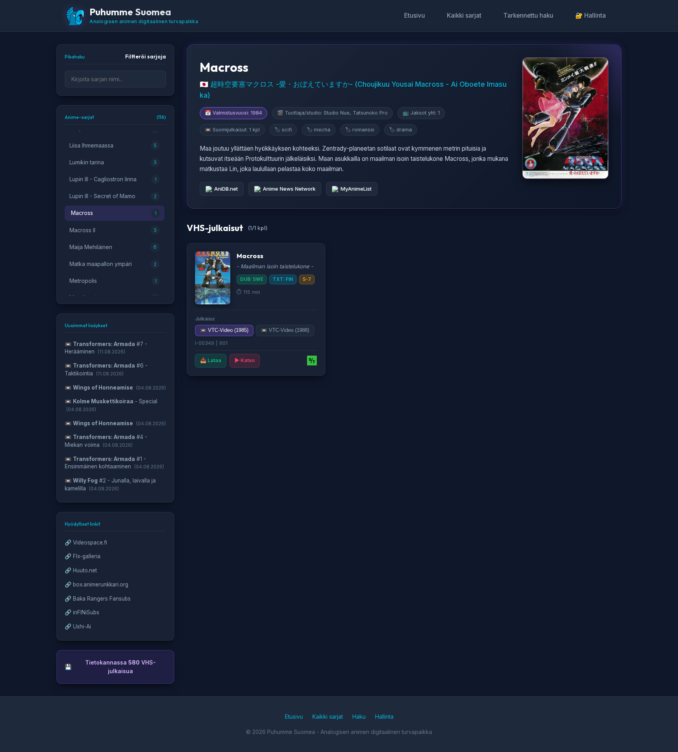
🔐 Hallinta (590, 15)
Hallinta (384, 716)
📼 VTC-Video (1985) (224, 330)
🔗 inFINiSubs (82, 612)
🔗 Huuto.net (81, 570)
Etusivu (414, 15)
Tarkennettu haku (528, 15)
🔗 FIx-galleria (82, 556)
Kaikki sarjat (464, 15)
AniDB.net (226, 189)
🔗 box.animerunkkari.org (96, 584)
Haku (359, 716)
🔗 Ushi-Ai (78, 626)
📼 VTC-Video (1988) (285, 330)
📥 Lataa (210, 360)
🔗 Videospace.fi (86, 542)
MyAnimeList (356, 189)
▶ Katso (245, 360)
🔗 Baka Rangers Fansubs (98, 598)
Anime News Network (289, 189)
